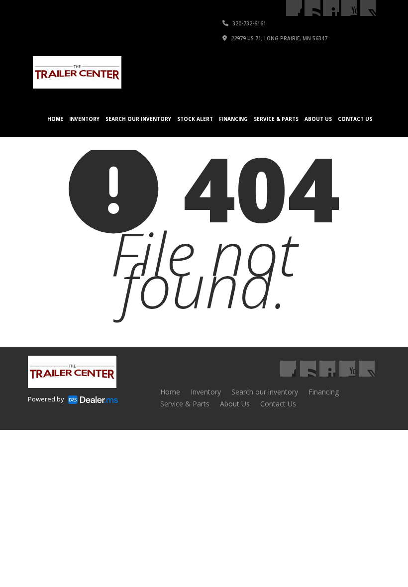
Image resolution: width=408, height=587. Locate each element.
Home (55, 118)
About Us (318, 118)
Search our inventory (138, 118)
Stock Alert (195, 118)
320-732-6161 (248, 23)
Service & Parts (276, 118)
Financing (233, 118)
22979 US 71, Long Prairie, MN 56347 (278, 38)
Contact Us (355, 118)
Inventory (84, 118)
